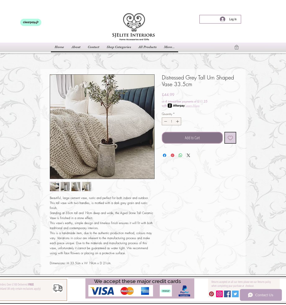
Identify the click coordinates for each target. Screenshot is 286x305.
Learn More (193, 105)
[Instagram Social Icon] (219, 294)
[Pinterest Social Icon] (211, 294)
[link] (236, 47)
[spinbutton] (171, 121)
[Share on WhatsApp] (180, 155)
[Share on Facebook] (164, 155)
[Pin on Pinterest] (172, 155)
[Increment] (177, 121)
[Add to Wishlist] (230, 138)
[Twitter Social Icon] (235, 294)
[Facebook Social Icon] (227, 294)
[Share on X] (188, 155)
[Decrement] (165, 121)
